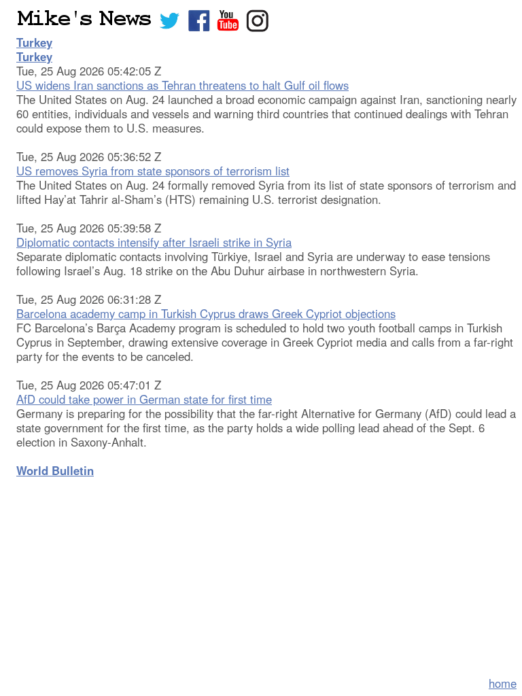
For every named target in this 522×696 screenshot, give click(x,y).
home (503, 683)
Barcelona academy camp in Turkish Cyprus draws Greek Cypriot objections (206, 313)
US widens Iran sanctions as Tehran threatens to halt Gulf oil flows (182, 85)
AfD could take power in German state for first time (144, 399)
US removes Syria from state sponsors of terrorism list (153, 170)
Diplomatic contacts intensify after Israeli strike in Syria (154, 242)
